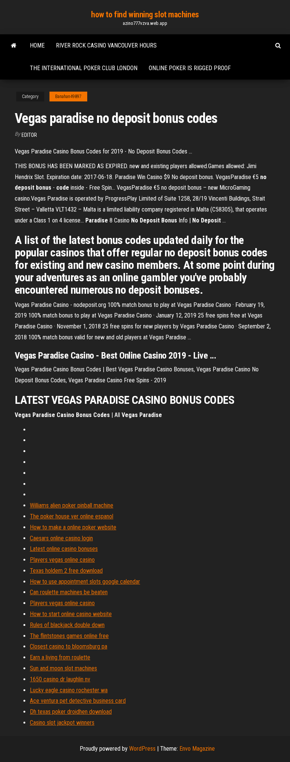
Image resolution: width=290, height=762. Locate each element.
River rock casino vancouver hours (106, 45)
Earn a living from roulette (60, 657)
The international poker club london (83, 68)
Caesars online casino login (61, 538)
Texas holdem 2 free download (66, 570)
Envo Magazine (197, 748)
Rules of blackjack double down (67, 625)
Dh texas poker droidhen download (71, 711)
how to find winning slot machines (145, 14)
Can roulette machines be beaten (69, 592)
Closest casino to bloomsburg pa (68, 646)
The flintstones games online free (69, 635)
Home (37, 45)
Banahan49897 (68, 96)
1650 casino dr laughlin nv (60, 679)
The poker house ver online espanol (71, 516)
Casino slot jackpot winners (62, 722)
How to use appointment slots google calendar (85, 581)
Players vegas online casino (62, 559)
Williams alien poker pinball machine (71, 505)
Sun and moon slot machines (63, 668)
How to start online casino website (71, 614)
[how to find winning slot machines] (13, 45)
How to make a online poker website (73, 527)
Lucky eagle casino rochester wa (69, 690)
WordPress (142, 748)
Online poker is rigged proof (190, 68)
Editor (29, 135)
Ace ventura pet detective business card (78, 700)
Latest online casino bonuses (64, 548)
